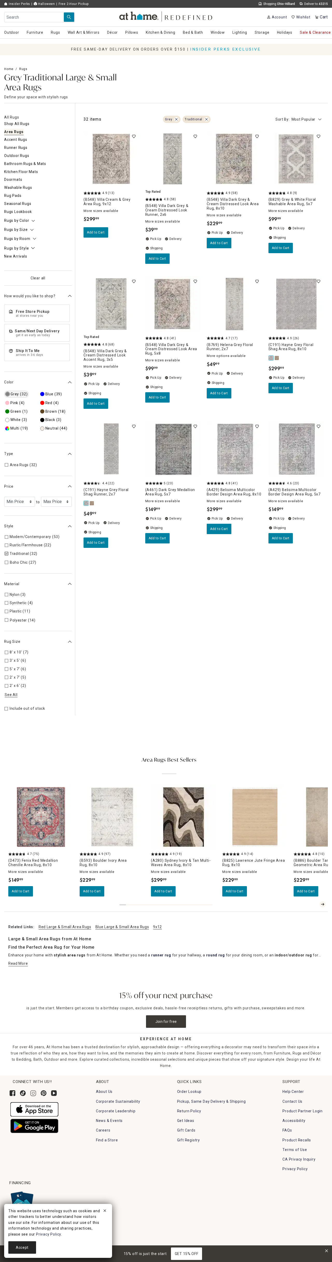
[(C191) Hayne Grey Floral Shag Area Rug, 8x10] (271, 358)
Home (8, 69)
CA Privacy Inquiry (298, 1159)
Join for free (166, 1021)
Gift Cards (186, 1130)
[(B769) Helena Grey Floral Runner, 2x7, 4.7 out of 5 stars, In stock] (234, 304)
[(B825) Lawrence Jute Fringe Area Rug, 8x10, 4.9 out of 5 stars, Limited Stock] (254, 817)
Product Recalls (296, 1140)
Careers (103, 1130)
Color (9, 382)
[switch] (134, 136)
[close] (105, 1211)
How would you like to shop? (30, 296)
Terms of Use (294, 1150)
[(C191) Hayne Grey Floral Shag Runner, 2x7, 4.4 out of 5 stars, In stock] (111, 449)
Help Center (293, 1091)
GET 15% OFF (186, 1254)
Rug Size (12, 641)
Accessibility (293, 1121)
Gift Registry (188, 1140)
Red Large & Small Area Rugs (65, 927)
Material (11, 584)
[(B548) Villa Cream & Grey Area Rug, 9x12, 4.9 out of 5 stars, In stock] (111, 159)
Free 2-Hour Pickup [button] (74, 4)
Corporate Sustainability (118, 1101)
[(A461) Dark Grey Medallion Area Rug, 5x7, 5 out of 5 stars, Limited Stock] (173, 449)
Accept (22, 1247)
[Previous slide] (314, 904)
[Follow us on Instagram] (33, 1093)
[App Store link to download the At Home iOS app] (34, 1109)
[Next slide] (323, 904)
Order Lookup (189, 1091)
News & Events (109, 1121)
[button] (166, 16)
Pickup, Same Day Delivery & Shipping (211, 1101)
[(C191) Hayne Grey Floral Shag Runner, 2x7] (86, 503)
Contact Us (292, 1101)
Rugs (23, 69)
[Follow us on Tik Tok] (23, 1093)
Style (8, 526)
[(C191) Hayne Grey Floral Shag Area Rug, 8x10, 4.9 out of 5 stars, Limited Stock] (296, 304)
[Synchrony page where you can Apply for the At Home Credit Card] (21, 1201)
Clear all (38, 278)
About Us (104, 1091)
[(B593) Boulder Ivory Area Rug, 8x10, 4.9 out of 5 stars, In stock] (112, 817)
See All (11, 695)
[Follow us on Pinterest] (43, 1093)
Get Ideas (185, 1121)
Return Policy (189, 1111)
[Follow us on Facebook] (12, 1093)
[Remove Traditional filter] (206, 119)
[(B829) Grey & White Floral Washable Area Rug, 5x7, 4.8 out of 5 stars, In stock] (296, 159)
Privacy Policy (295, 1169)
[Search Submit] (69, 17)
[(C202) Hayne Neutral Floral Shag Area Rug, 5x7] (277, 358)
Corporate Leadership (116, 1111)
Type (8, 454)
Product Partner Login (302, 1111)
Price (8, 486)
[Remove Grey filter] (176, 119)
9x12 (157, 927)
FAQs (287, 1130)
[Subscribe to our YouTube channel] (54, 1093)
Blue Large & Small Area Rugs (122, 927)
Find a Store (107, 1140)
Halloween (46, 4)
